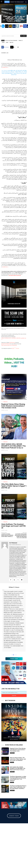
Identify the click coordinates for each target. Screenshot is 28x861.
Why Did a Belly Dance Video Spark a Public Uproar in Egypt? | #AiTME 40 (14, 486)
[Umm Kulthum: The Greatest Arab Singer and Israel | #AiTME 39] (14, 506)
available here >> (5, 67)
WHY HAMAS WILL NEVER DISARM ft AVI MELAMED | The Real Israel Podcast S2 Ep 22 (13, 446)
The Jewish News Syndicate (14, 275)
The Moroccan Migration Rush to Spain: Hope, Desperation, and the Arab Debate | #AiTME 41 (18, 787)
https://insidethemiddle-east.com (15, 544)
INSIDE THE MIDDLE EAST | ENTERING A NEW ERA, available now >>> (13, 338)
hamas (3, 42)
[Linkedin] (14, 579)
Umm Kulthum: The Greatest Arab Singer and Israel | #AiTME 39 (13, 526)
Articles (12, 762)
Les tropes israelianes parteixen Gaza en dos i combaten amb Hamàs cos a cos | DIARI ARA (21, 536)
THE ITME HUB (17, 13)
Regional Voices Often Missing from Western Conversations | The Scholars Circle (13, 406)
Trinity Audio (14, 59)
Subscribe (14, 696)
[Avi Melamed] (4, 562)
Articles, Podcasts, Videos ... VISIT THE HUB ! (14, 362)
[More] (18, 47)
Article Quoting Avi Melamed (11, 40)
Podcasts (5, 401)
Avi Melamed (13, 543)
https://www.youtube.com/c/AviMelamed (9, 345)
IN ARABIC (10, 13)
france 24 (20, 40)
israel (7, 42)
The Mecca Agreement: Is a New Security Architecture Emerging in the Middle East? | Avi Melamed (18, 779)
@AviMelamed (12, 342)
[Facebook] (10, 579)
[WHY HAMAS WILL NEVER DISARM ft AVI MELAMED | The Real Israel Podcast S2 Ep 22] (14, 426)
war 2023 (11, 42)
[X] (18, 579)
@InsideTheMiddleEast (5, 344)
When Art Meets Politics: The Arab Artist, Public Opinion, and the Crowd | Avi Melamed (18, 759)
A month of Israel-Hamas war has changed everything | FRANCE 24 (7, 535)
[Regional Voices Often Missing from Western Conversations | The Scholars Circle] (14, 386)
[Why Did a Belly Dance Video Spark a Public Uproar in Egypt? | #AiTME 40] (14, 466)
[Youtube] (21, 579)
